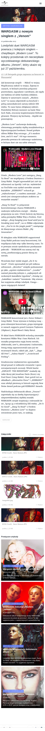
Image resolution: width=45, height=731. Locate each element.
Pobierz (40, 457)
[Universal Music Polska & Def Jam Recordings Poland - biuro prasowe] (5, 5)
